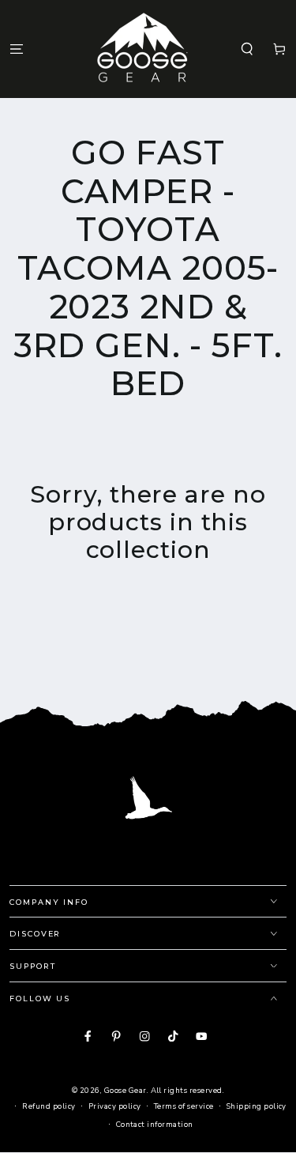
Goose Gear (125, 1090)
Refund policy (48, 1106)
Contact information (154, 1124)
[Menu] (16, 48)
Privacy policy (114, 1106)
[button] (247, 48)
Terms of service (184, 1106)
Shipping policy (257, 1106)
